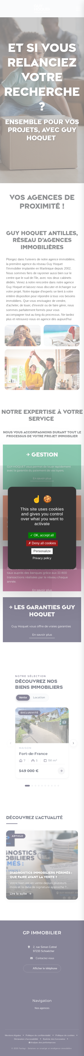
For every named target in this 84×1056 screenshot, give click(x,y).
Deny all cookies (43, 543)
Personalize (42, 551)
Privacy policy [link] (42, 558)
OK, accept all (43, 535)
